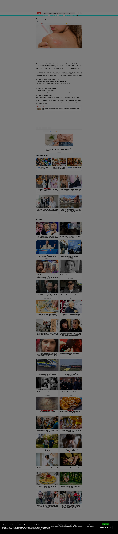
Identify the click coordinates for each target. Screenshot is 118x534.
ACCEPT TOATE (105, 524)
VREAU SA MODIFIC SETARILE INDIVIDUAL (105, 527)
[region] (59, 527)
